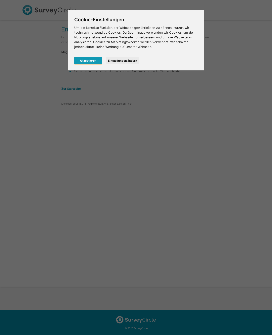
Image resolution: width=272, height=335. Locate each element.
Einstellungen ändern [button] (122, 60)
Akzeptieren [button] (88, 60)
